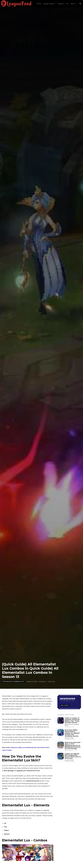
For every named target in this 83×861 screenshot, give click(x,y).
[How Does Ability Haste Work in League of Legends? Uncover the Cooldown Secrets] (60, 732)
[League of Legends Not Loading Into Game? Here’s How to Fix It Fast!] (60, 756)
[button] (80, 4)
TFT (66, 750)
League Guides (69, 737)
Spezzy (43, 681)
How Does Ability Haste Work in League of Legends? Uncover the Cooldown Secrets (72, 733)
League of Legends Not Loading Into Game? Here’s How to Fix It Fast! (73, 756)
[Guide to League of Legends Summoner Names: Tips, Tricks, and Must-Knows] (60, 720)
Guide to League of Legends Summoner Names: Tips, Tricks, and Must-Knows (72, 720)
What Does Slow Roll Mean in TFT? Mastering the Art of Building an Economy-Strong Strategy (73, 745)
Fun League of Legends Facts (13, 681)
